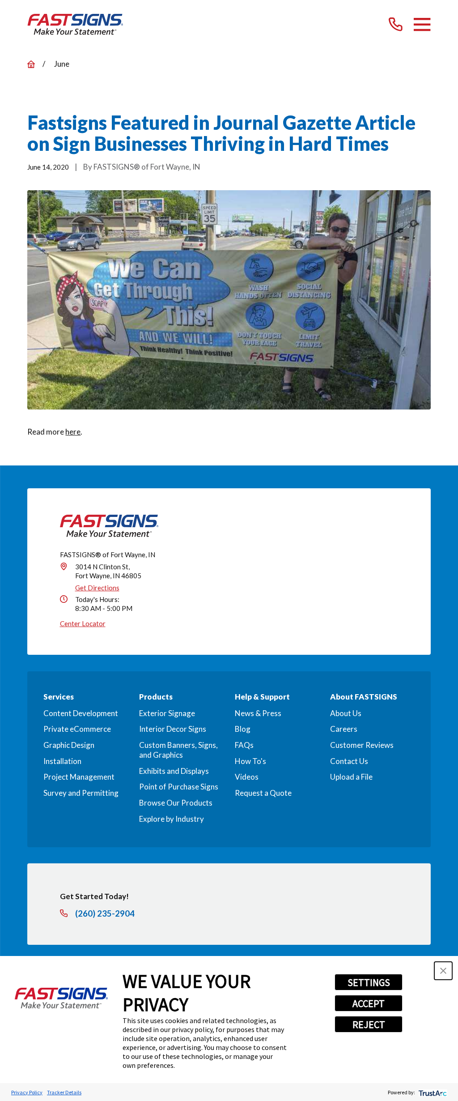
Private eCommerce (77, 729)
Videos (247, 776)
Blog (242, 729)
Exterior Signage (167, 713)
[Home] (75, 24)
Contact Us (349, 761)
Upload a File (351, 776)
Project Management (78, 776)
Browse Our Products (175, 802)
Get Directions (97, 588)
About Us (345, 713)
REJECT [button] (368, 1024)
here (73, 431)
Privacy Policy (26, 1092)
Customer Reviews (362, 745)
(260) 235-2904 (105, 913)
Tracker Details (64, 1092)
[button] (443, 971)
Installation (62, 761)
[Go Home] (31, 64)
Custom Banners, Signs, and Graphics (178, 750)
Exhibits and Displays (174, 771)
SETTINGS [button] (369, 982)
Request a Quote (263, 793)
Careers (343, 729)
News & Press (258, 713)
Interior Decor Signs (172, 729)
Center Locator (83, 623)
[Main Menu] (422, 24)
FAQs (244, 745)
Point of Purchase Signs (178, 786)
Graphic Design (68, 745)
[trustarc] (432, 1092)
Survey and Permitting (81, 793)
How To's (250, 761)
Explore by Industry (171, 819)
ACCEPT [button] (368, 1003)
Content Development (80, 713)
